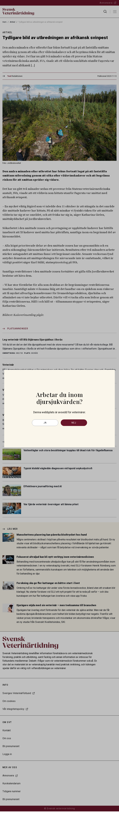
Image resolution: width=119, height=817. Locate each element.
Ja (45, 422)
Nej (74, 422)
